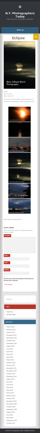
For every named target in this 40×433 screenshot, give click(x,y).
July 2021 (10, 382)
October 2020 (11, 406)
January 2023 (11, 332)
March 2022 (10, 360)
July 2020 (10, 415)
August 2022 (11, 346)
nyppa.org (10, 311)
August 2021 (11, 379)
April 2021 (10, 390)
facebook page (11, 314)
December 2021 (12, 368)
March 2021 (10, 393)
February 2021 (11, 395)
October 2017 (11, 423)
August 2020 (11, 412)
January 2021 (11, 398)
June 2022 (10, 351)
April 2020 (10, 417)
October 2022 (11, 340)
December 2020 (12, 401)
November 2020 (12, 404)
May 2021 (10, 387)
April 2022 (10, 357)
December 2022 (12, 335)
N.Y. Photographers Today (20, 14)
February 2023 (11, 329)
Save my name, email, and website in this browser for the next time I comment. (19, 279)
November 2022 (12, 338)
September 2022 (12, 343)
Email (6, 262)
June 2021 (10, 384)
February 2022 (11, 362)
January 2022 (11, 365)
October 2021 (11, 373)
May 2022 (10, 354)
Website (6, 269)
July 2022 (10, 349)
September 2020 (12, 409)
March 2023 (10, 327)
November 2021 (12, 371)
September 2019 (12, 420)
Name (6, 255)
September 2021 (12, 376)
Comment (7, 235)
